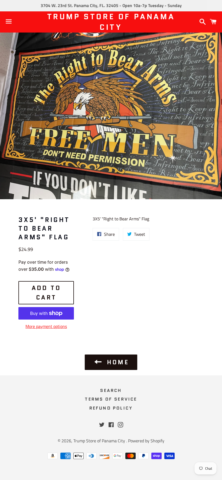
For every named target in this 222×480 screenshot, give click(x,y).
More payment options (46, 326)
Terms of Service (111, 399)
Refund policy (111, 408)
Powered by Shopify (146, 440)
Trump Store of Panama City (111, 22)
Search (111, 390)
